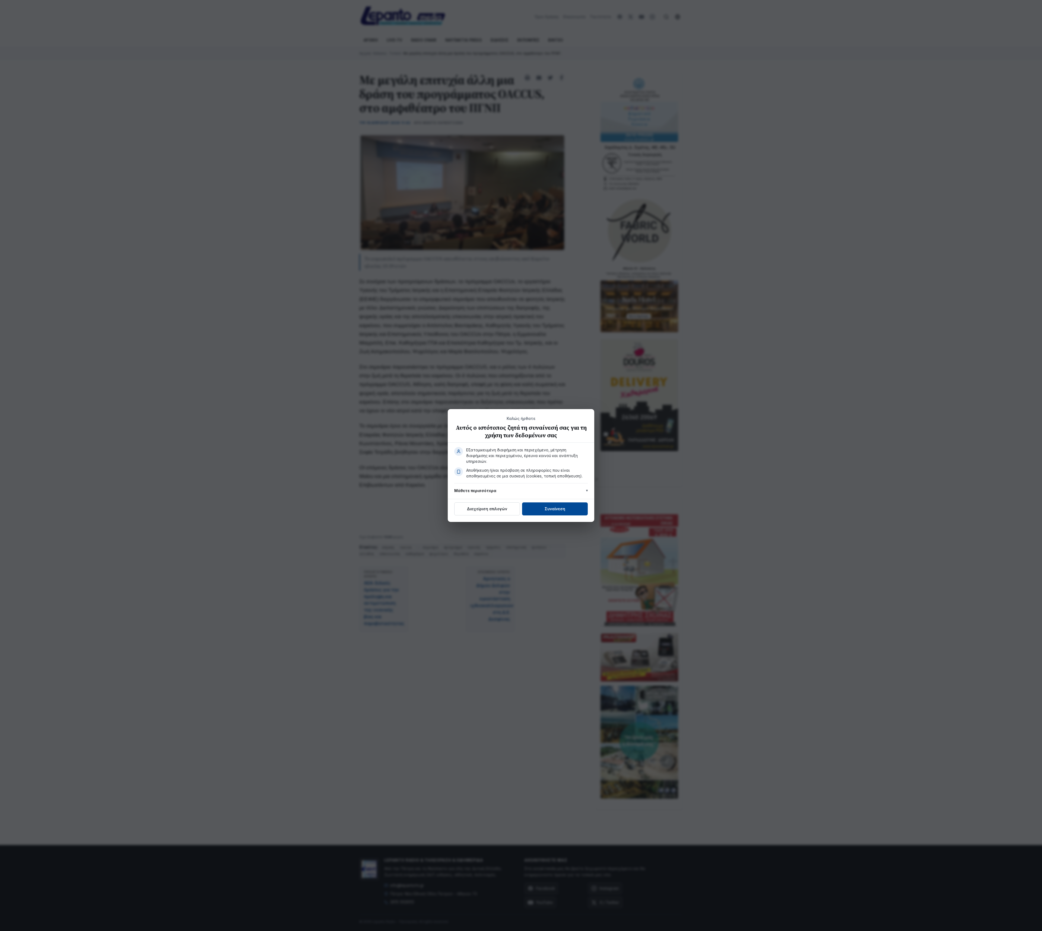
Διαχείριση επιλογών (487, 508)
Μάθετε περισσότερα (475, 490)
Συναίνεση (555, 508)
